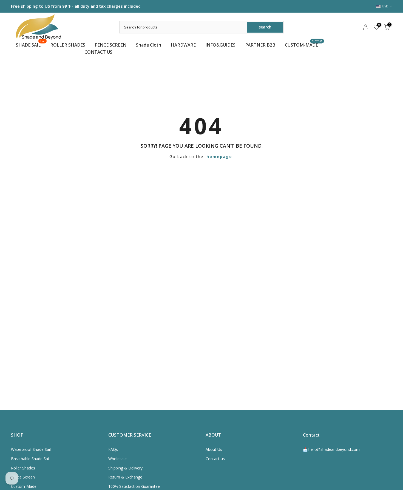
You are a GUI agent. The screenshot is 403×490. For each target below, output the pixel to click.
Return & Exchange (125, 477)
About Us (214, 449)
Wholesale (117, 458)
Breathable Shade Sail (30, 458)
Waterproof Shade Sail (31, 449)
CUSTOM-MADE (303, 44)
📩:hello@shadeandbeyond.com (331, 449)
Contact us (215, 458)
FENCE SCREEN (110, 45)
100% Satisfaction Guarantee (134, 486)
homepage (219, 156)
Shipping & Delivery (125, 468)
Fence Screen (23, 477)
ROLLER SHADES (67, 45)
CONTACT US (98, 52)
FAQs (113, 449)
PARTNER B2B (260, 45)
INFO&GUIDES (220, 45)
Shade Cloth (148, 45)
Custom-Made (23, 486)
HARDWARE (183, 45)
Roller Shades (23, 468)
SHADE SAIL (30, 44)
